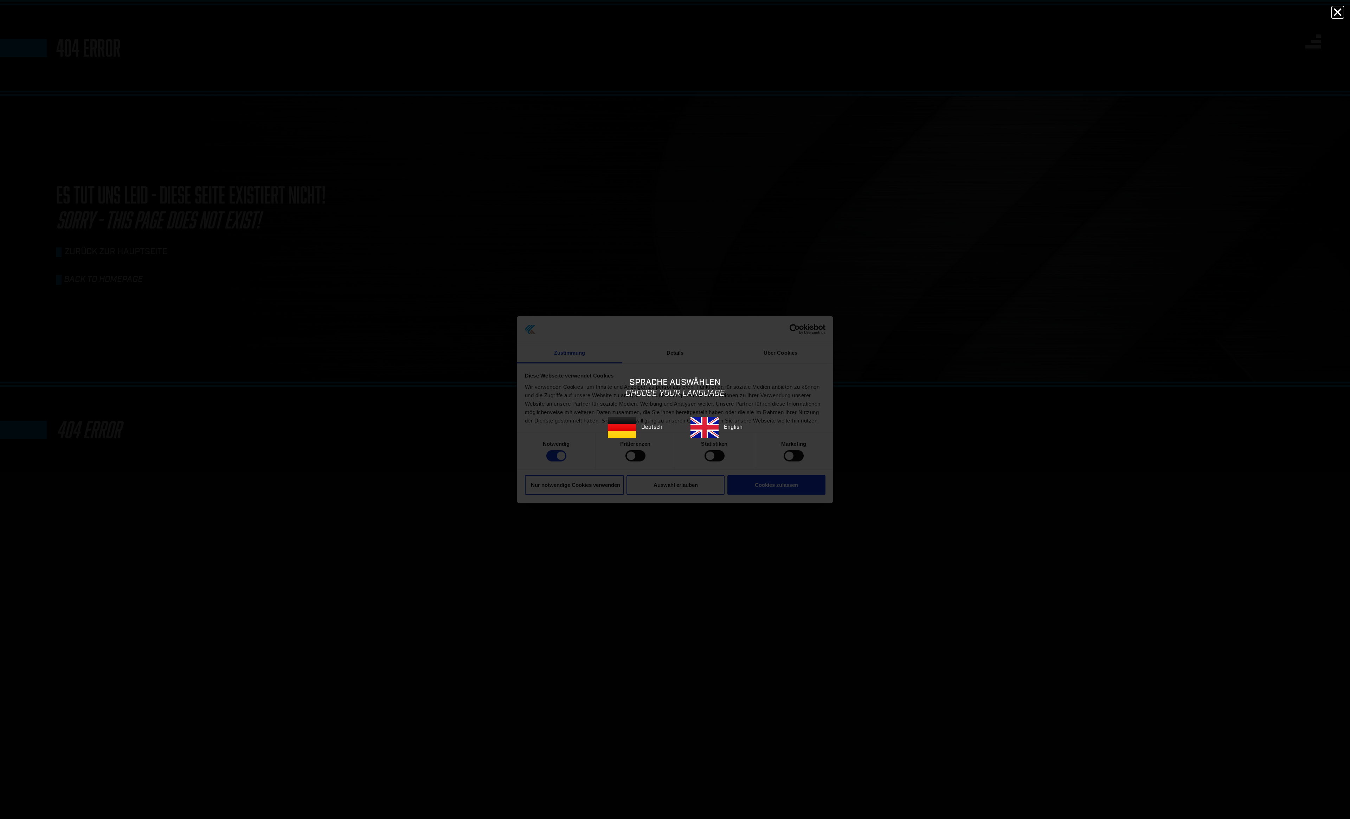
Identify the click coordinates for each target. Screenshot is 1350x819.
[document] (675, 409)
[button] (1337, 12)
